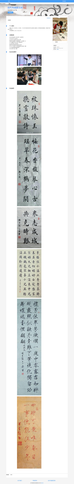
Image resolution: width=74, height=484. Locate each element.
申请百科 (35, 480)
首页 (9, 1)
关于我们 (20, 480)
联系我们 (64, 1)
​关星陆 (58, 49)
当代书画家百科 (51, 480)
